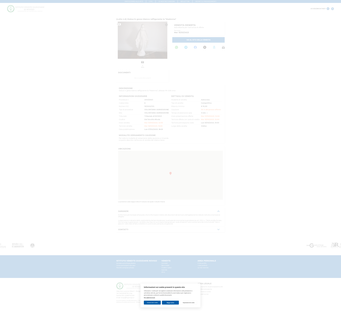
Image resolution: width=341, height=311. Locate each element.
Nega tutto (170, 303)
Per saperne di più (149, 297)
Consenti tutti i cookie (152, 302)
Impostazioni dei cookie (188, 302)
